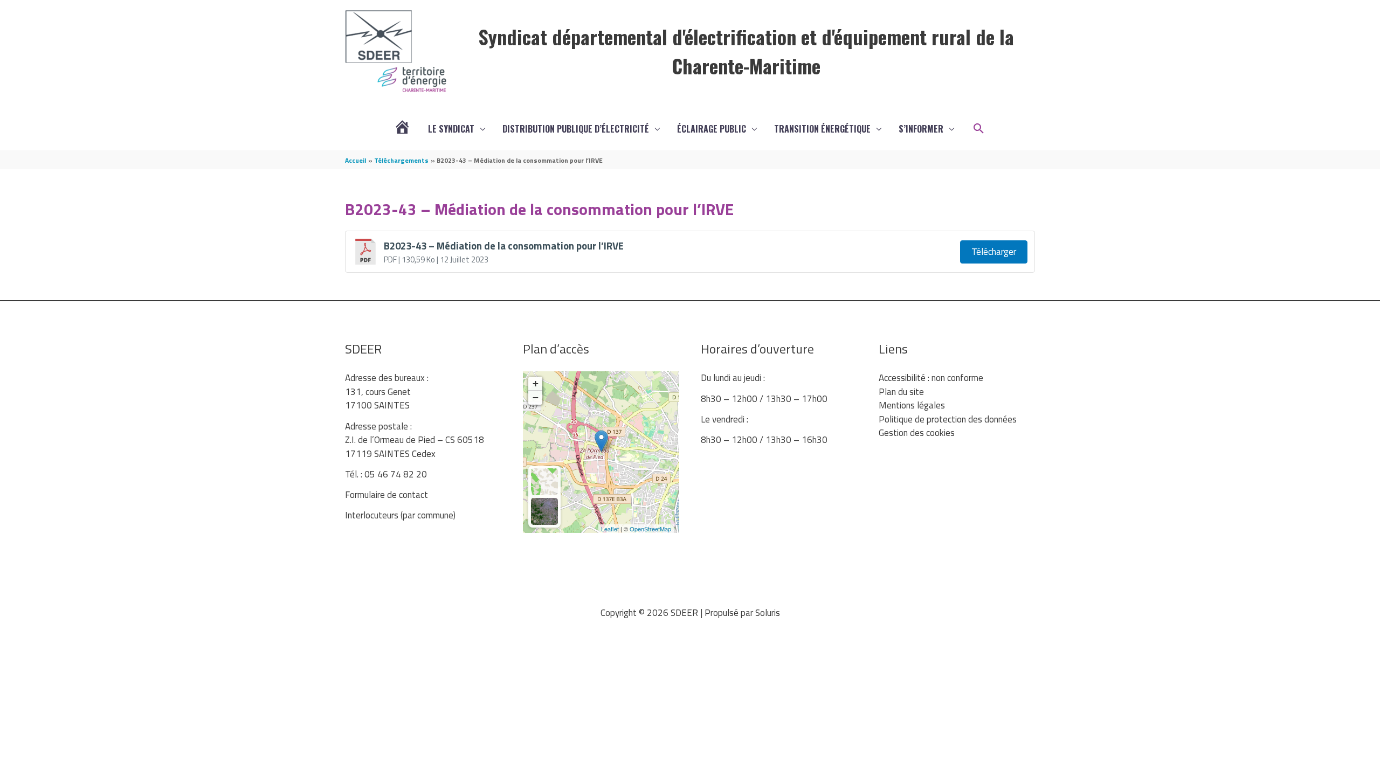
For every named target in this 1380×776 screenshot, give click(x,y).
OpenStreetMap (650, 528)
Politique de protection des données (948, 419)
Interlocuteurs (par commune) (400, 515)
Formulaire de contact (386, 495)
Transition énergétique (822, 128)
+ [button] (536, 383)
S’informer (921, 128)
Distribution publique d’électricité (575, 128)
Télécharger (993, 252)
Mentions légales (912, 405)
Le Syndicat (451, 128)
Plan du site (901, 392)
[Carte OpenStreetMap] (544, 481)
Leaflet (610, 528)
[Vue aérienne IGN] (544, 511)
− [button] (536, 397)
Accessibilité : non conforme (931, 378)
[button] (979, 129)
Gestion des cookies (917, 433)
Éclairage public (711, 128)
